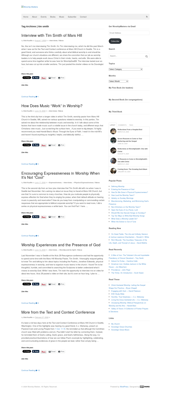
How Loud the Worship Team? (122, 195)
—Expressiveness (55, 182)
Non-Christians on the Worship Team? (126, 207)
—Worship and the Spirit (67, 250)
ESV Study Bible (117, 294)
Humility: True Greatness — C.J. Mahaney (127, 297)
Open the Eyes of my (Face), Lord (124, 210)
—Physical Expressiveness (83, 182)
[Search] (146, 56)
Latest (112, 125)
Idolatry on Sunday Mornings (122, 198)
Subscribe (72, 16)
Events (43, 16)
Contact (83, 16)
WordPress (124, 386)
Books (52, 16)
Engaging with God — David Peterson (126, 291)
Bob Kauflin (28, 40)
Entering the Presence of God (122, 189)
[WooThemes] (145, 386)
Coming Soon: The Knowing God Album (132, 169)
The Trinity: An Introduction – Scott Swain (127, 272)
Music (61, 16)
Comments (122, 125)
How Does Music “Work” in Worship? (52, 105)
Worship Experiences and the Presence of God (60, 244)
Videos (61, 40)
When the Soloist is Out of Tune (123, 221)
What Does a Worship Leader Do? (124, 218)
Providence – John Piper (120, 270)
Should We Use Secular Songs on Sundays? (128, 212)
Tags (131, 125)
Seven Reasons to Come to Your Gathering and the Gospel (130, 139)
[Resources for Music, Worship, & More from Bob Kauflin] (29, 6)
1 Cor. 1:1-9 (60, 328)
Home (25, 16)
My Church (115, 324)
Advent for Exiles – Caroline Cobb (124, 261)
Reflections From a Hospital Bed (130, 129)
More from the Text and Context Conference (58, 312)
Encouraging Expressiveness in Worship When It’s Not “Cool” (60, 175)
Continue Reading (28, 96)
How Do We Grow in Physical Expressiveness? (129, 192)
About (34, 16)
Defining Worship (117, 186)
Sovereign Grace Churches (121, 326)
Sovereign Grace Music (120, 329)
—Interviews (53, 40)
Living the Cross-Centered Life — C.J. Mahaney (129, 299)
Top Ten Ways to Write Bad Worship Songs (128, 215)
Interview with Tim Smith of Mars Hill (51, 35)
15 (38, 370)
